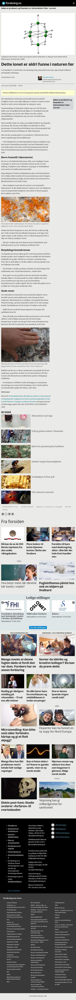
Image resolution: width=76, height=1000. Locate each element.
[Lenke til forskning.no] (35, 2)
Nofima (33, 944)
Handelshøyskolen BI (13, 936)
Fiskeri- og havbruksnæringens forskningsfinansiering (14, 924)
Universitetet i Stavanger (62, 964)
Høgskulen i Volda (12, 947)
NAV (8, 972)
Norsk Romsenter (36, 972)
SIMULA (57, 915)
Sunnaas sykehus (60, 937)
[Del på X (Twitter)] (6, 514)
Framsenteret (11, 931)
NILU (8, 981)
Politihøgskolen (59, 902)
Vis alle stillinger (38, 627)
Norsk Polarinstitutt (37, 967)
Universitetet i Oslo (60, 962)
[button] (2, 602)
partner (68, 507)
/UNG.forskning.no (62, 833)
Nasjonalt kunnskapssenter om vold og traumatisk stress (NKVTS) (39, 921)
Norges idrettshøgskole (38, 965)
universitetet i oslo (10, 507)
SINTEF (57, 917)
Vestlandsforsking (60, 974)
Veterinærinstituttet (61, 977)
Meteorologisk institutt (14, 969)
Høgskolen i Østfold (13, 944)
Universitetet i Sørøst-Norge (63, 967)
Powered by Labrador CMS (38, 996)
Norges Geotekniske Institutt (39, 952)
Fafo (8, 919)
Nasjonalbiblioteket (36, 917)
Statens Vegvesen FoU (61, 932)
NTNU (32, 914)
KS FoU (9, 959)
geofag (5, 510)
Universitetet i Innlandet (62, 959)
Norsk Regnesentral (37, 970)
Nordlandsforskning (37, 950)
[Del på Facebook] (2, 514)
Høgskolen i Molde (12, 942)
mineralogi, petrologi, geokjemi (49, 507)
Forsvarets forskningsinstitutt (16, 929)
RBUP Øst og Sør (60, 908)
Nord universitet (35, 947)
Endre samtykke (14, 891)
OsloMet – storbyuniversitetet (39, 989)
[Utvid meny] (73, 3)
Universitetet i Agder (61, 954)
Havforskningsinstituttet (14, 939)
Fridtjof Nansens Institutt (14, 934)
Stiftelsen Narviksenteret (62, 934)
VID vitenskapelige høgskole (63, 979)
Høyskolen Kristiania (13, 952)
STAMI (57, 929)
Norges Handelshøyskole (38, 955)
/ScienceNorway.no (62, 837)
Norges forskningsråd (37, 957)
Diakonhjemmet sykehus (14, 912)
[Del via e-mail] (12, 514)
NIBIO (8, 974)
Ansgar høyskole (12, 902)
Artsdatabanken (11, 910)
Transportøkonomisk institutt (64, 947)
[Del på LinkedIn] (9, 514)
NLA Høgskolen (35, 902)
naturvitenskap (27, 507)
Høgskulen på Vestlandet (14, 949)
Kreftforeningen (11, 962)
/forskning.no (60, 829)
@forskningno (60, 825)
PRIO (56, 905)
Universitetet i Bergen (61, 957)
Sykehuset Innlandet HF (62, 940)
